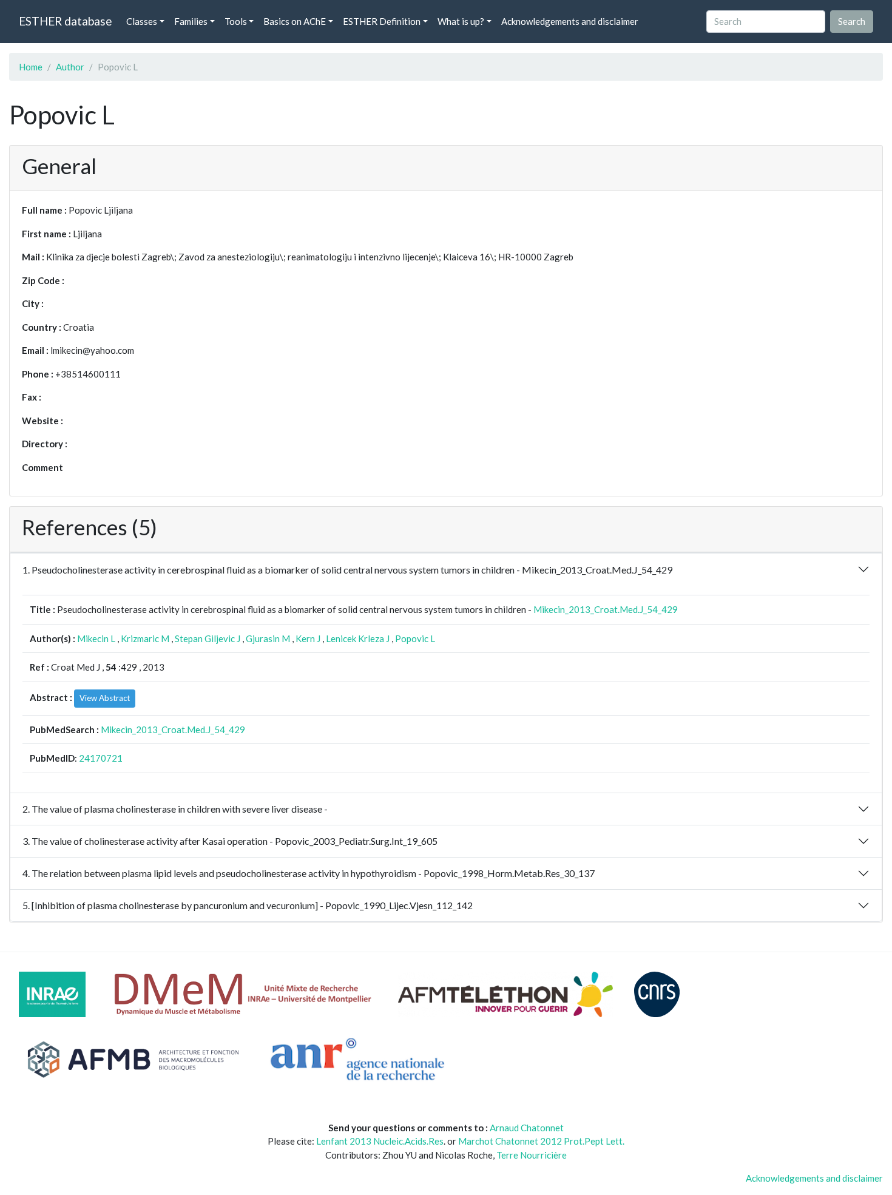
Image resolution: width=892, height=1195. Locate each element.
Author (70, 66)
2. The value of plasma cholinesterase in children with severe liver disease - (175, 808)
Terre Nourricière (531, 1154)
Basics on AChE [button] (294, 21)
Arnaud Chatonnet (527, 1127)
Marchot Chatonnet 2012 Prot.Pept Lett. (541, 1141)
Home (30, 66)
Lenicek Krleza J (358, 638)
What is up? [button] (461, 21)
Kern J (308, 638)
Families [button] (191, 21)
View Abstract (104, 698)
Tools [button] (236, 21)
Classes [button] (141, 21)
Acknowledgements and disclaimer (569, 21)
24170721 (101, 758)
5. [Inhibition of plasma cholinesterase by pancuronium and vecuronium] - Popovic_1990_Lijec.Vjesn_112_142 (247, 905)
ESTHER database (65, 21)
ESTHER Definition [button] (382, 21)
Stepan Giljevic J (207, 638)
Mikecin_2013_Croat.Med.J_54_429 (605, 609)
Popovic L (415, 638)
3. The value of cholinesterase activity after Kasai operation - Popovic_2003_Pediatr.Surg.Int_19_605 (230, 841)
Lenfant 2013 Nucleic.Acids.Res (380, 1141)
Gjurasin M (268, 638)
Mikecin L (96, 638)
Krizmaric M (145, 638)
